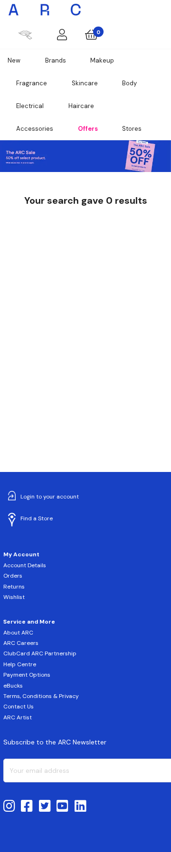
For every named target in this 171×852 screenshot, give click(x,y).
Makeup (102, 60)
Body (129, 83)
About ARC (18, 632)
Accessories (34, 129)
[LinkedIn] (80, 806)
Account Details (24, 565)
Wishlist (14, 597)
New (14, 60)
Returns (14, 586)
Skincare (85, 83)
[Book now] (25, 34)
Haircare (81, 106)
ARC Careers (20, 643)
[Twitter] (45, 806)
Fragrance (31, 83)
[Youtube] (62, 806)
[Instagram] (9, 806)
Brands (55, 60)
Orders (12, 576)
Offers (88, 129)
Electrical (30, 106)
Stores (132, 129)
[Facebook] (27, 806)
